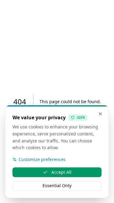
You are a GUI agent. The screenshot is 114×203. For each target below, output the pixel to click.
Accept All (61, 172)
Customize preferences (42, 159)
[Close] (100, 113)
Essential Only (57, 185)
